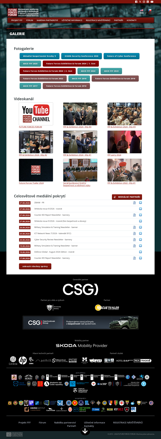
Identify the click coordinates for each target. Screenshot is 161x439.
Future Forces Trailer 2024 (31, 183)
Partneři (118, 20)
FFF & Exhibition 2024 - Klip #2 (33, 155)
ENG (142, 13)
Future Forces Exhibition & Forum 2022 (43, 78)
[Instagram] (144, 1)
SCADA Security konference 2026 (81, 56)
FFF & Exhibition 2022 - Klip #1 (122, 183)
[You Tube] (152, 1)
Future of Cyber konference (121, 56)
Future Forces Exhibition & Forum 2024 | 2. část (47, 71)
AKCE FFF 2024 (88, 71)
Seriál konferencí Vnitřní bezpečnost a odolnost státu (76, 184)
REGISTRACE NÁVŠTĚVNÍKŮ (98, 20)
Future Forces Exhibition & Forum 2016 (66, 86)
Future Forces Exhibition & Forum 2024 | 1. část (70, 63)
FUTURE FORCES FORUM (30, 126)
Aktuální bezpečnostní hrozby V (39, 56)
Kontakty (131, 20)
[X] (140, 1)
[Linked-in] (148, 1)
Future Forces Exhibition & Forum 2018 (115, 78)
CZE (149, 13)
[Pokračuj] (85, 431)
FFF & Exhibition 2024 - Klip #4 (77, 126)
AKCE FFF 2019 (79, 78)
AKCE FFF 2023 (111, 71)
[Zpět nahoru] (151, 431)
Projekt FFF (16, 20)
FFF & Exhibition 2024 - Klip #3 (122, 126)
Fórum (29, 20)
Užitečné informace (72, 20)
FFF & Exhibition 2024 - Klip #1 (77, 155)
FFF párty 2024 (114, 155)
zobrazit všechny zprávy (35, 266)
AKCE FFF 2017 (30, 86)
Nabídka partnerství (47, 20)
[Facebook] (136, 1)
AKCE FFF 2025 (30, 63)
